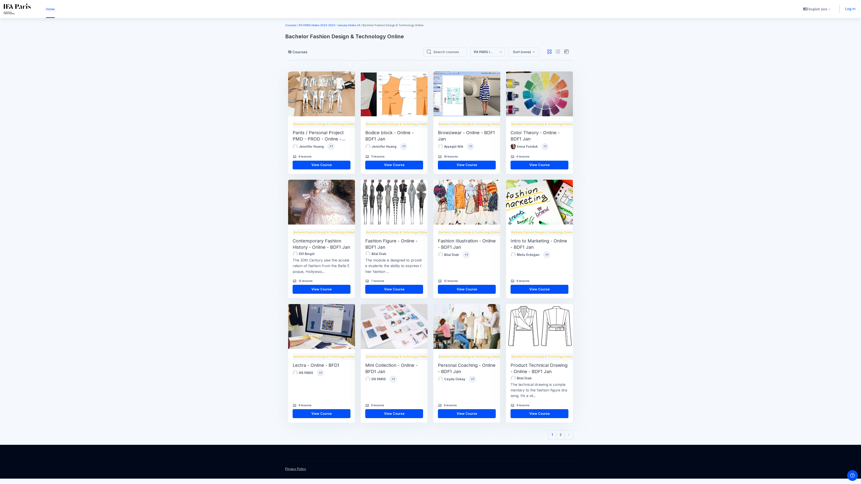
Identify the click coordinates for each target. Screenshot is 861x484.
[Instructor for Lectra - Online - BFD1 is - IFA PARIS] (295, 373)
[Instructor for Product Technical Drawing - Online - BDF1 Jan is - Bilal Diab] (513, 378)
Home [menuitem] (50, 9)
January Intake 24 (348, 25)
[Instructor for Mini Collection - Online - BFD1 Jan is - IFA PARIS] (368, 379)
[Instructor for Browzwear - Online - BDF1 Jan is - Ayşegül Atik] (440, 146)
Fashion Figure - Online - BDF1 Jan (391, 244)
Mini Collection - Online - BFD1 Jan (391, 368)
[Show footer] (852, 475)
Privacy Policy (295, 469)
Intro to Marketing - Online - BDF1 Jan (539, 244)
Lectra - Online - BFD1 (316, 365)
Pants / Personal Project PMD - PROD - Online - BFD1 (318, 136)
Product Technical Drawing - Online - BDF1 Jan (539, 368)
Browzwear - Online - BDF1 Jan (466, 136)
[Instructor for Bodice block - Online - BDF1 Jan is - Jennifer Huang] (368, 146)
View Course (321, 165)
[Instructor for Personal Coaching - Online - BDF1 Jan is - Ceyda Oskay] (440, 379)
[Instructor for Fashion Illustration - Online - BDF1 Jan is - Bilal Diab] (440, 254)
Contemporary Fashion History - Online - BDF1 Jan (321, 244)
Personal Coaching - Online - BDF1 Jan (467, 368)
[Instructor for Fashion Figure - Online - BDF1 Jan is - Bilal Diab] (368, 254)
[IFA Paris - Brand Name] (17, 9)
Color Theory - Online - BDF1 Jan (535, 136)
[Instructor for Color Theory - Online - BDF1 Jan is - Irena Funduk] (513, 146)
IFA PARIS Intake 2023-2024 (317, 25)
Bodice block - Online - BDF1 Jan (389, 136)
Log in (850, 8)
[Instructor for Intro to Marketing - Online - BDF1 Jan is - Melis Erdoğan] (513, 254)
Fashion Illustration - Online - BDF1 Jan (467, 244)
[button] (816, 9)
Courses (290, 25)
